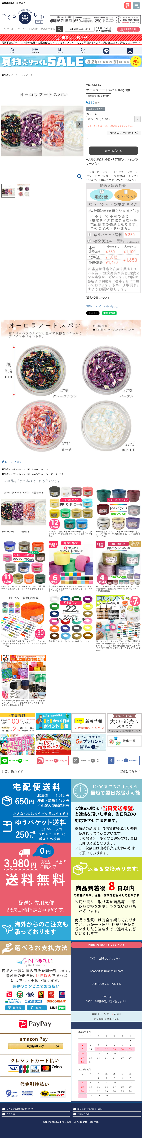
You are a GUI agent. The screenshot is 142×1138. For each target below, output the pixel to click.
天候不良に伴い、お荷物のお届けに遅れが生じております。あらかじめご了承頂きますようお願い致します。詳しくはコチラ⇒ (71, 42)
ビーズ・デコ (17, 75)
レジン (14, 469)
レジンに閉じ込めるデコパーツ (33, 469)
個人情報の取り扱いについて (19, 1109)
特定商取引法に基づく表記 (89, 1109)
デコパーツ (30, 75)
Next (79, 124)
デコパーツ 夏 (57, 474)
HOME (5, 75)
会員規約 (10, 1114)
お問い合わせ (83, 1114)
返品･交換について (98, 297)
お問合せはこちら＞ (110, 958)
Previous (5, 124)
